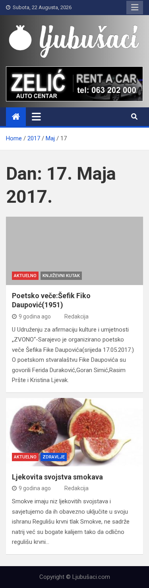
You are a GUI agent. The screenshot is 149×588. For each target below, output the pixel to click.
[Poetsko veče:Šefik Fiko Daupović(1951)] (74, 251)
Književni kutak (61, 275)
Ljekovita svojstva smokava (57, 477)
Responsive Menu (134, 7)
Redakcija (76, 316)
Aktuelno (25, 275)
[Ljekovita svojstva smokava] (74, 432)
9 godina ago (35, 316)
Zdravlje (54, 457)
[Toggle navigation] (36, 116)
